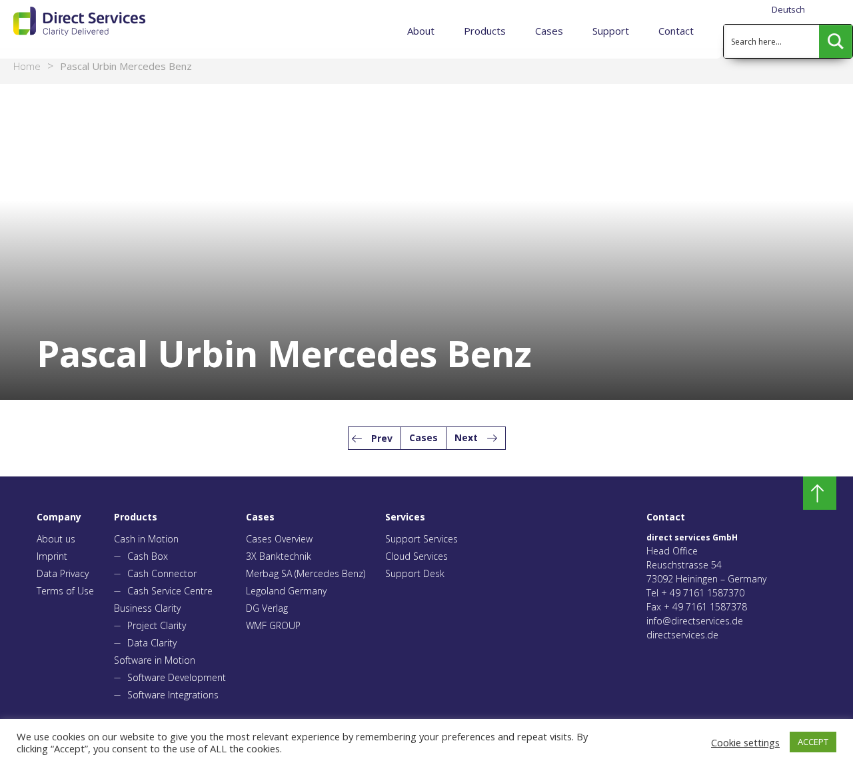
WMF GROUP (273, 625)
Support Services (421, 538)
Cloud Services (416, 556)
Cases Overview (279, 538)
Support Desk (414, 573)
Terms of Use (65, 590)
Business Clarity (147, 608)
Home (27, 66)
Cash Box (147, 556)
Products (485, 30)
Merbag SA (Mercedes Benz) (305, 573)
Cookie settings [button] (745, 742)
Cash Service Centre (170, 590)
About (420, 30)
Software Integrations (173, 694)
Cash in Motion (146, 538)
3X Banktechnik (278, 556)
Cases (549, 30)
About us (56, 538)
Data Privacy (63, 573)
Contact (676, 30)
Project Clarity (156, 625)
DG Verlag (267, 608)
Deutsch (788, 9)
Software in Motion (154, 660)
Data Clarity (152, 642)
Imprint (52, 556)
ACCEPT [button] (813, 742)
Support (610, 30)
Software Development (176, 677)
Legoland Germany (286, 590)
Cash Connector (162, 573)
